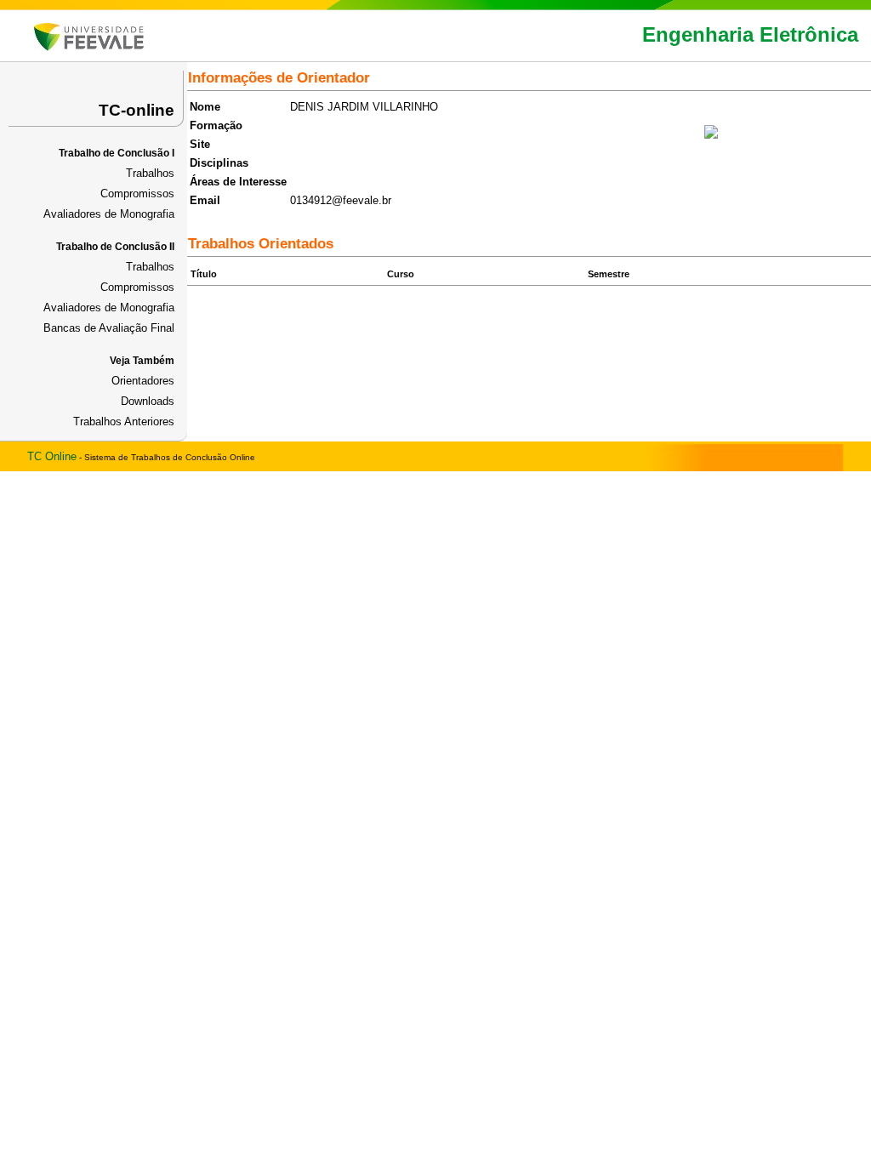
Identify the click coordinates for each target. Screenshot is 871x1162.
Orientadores (142, 380)
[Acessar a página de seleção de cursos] (89, 47)
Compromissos (137, 193)
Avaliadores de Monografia (108, 214)
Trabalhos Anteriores (123, 421)
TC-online (136, 110)
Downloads (147, 401)
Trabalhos (150, 173)
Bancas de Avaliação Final (108, 328)
